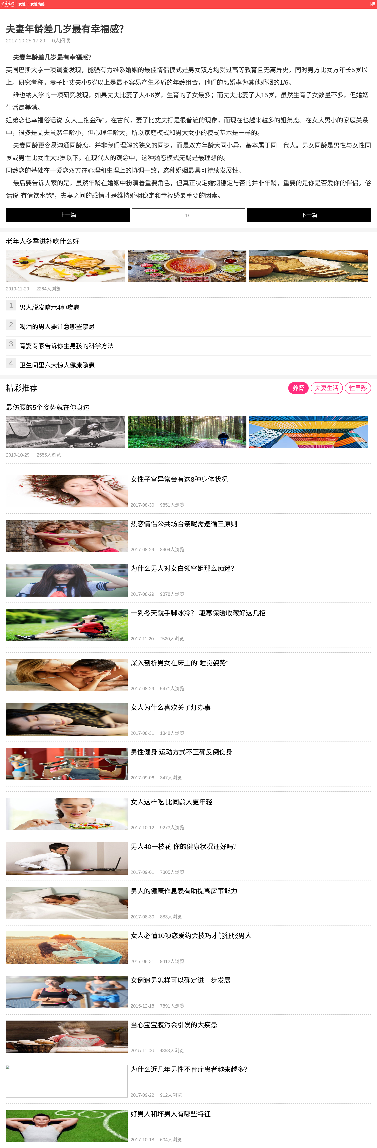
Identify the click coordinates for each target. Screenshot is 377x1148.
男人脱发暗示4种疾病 (44, 306)
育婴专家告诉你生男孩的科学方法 (61, 345)
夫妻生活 (327, 388)
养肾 (298, 388)
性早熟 (358, 388)
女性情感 (37, 4)
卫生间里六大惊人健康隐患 (52, 364)
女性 (22, 4)
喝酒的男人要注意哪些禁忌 (52, 325)
